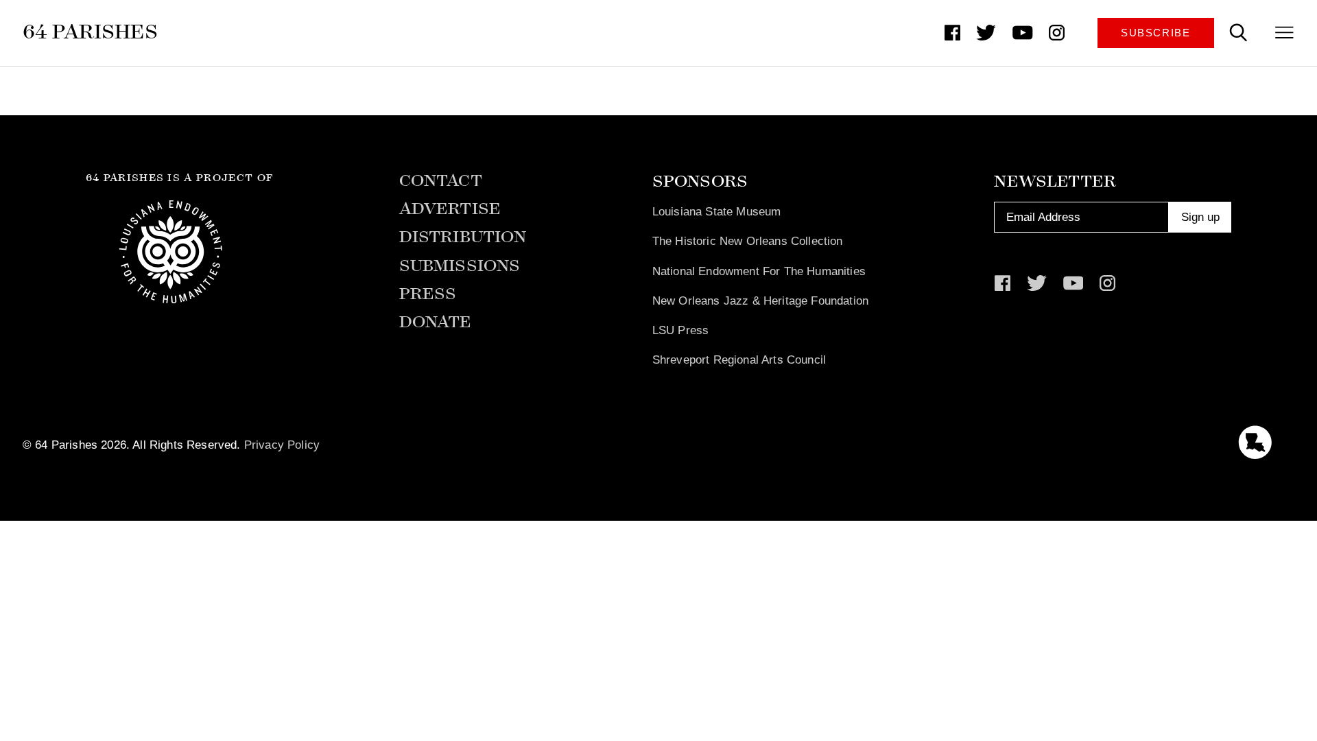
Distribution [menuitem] (463, 237)
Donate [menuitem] (435, 322)
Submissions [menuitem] (460, 265)
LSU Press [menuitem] (680, 330)
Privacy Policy (282, 444)
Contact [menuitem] (440, 180)
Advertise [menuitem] (450, 208)
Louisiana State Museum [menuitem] (716, 211)
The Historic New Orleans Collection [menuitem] (747, 241)
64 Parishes (90, 32)
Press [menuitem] (428, 294)
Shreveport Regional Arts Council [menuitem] (739, 359)
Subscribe (1156, 32)
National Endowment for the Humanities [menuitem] (759, 271)
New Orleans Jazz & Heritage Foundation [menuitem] (760, 300)
